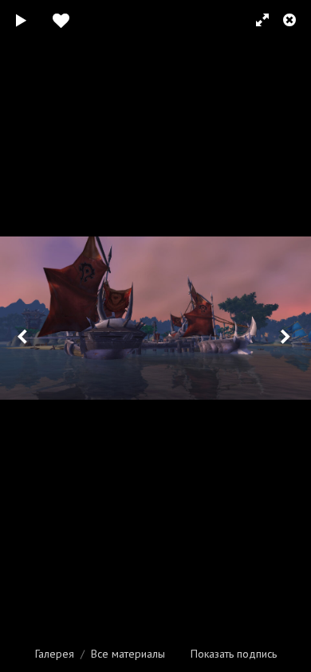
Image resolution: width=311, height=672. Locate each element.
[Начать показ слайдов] (21, 20)
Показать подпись (234, 654)
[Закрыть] (291, 20)
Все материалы (128, 654)
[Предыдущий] (24, 336)
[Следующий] (287, 336)
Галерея (54, 654)
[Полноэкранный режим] (255, 20)
